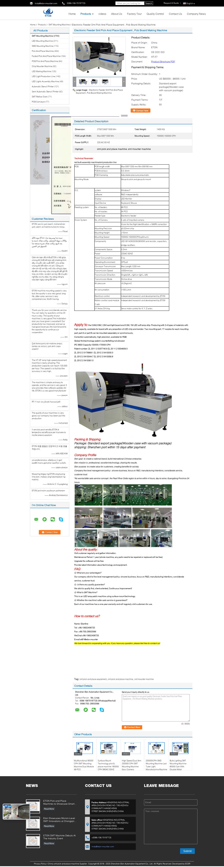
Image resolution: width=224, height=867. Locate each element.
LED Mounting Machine (42, 41)
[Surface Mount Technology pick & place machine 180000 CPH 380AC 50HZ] (108, 748)
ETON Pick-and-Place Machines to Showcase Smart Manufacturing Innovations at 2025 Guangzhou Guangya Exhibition (58, 802)
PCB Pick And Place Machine (45, 61)
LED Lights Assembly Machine (45, 81)
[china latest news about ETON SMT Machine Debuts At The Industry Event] (33, 841)
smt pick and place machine (120, 679)
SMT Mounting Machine (59, 24)
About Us (116, 13)
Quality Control (155, 13)
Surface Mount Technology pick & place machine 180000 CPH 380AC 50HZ (108, 765)
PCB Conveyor (38, 101)
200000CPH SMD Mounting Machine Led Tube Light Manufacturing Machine (156, 765)
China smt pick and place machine (63, 863)
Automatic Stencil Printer (43, 86)
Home (72, 13)
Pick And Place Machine (43, 51)
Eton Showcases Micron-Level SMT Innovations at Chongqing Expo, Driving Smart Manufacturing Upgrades (59, 820)
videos (102, 13)
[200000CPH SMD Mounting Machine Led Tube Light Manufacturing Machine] (156, 748)
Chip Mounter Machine (42, 66)
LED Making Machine (41, 71)
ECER (187, 863)
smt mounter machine (144, 679)
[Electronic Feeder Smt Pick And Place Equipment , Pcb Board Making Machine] (99, 56)
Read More (49, 809)
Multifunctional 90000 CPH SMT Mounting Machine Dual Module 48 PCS (84, 765)
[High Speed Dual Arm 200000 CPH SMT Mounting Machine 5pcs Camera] (132, 748)
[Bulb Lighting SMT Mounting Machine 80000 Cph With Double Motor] (180, 748)
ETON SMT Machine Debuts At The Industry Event (59, 837)
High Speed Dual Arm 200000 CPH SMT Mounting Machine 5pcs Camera (131, 765)
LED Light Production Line (43, 76)
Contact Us (175, 13)
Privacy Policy (40, 863)
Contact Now (142, 110)
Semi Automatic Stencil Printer (45, 91)
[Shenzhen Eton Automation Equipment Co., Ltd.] (47, 13)
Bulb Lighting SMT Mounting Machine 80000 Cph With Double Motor (178, 765)
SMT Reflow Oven (40, 96)
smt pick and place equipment (93, 679)
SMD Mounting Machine (42, 46)
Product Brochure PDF (163, 61)
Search (148, 3)
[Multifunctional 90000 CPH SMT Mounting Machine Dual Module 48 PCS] (84, 748)
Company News (196, 13)
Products (86, 13)
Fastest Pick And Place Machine (46, 56)
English (189, 3)
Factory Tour (134, 13)
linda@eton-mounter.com (46, 3)
